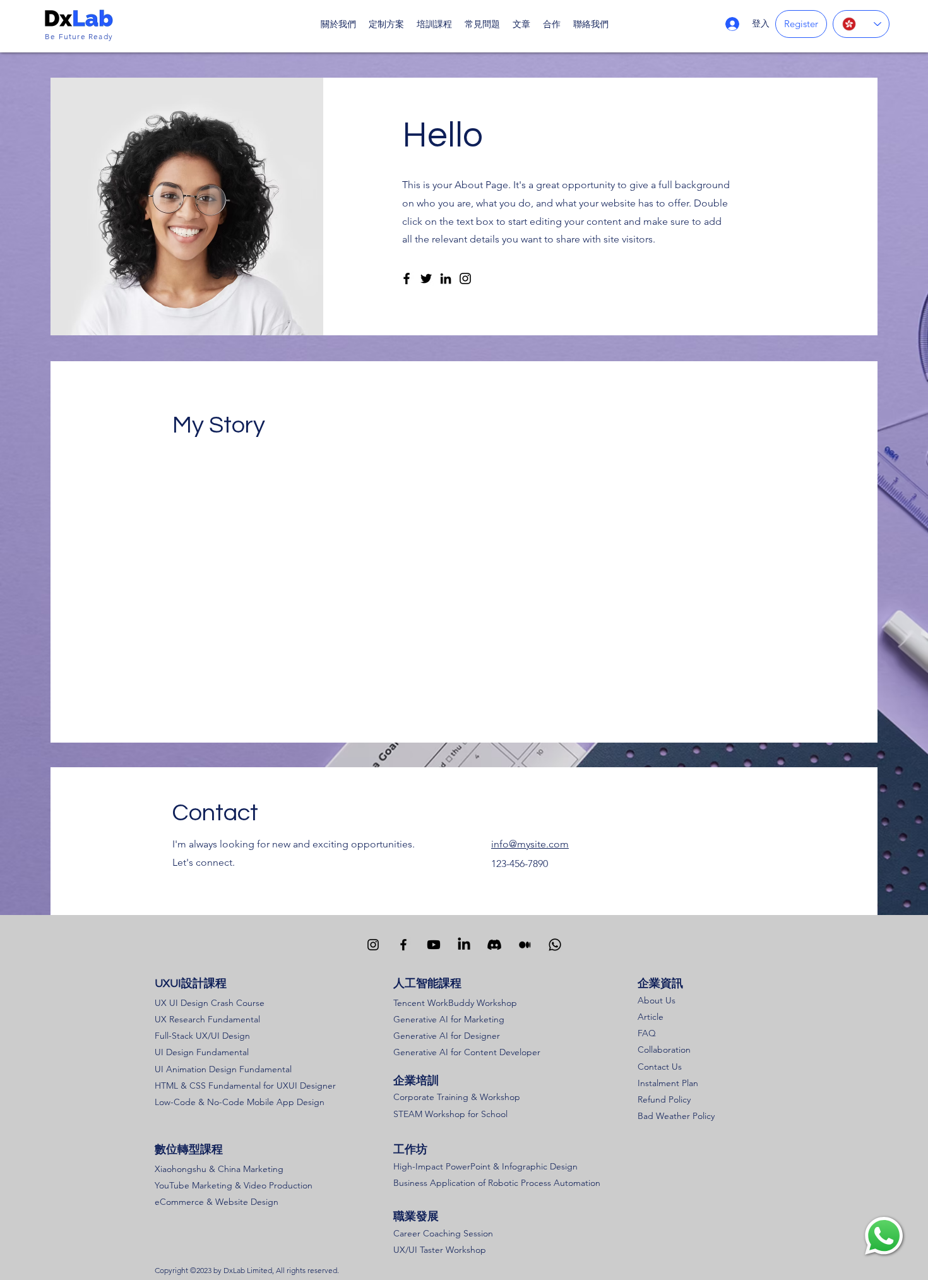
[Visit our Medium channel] (524, 944)
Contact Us (660, 1066)
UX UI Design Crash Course (210, 1002)
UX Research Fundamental (207, 1019)
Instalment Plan (668, 1083)
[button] (434, 24)
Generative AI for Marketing (448, 1019)
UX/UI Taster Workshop (439, 1249)
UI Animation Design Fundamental (223, 1069)
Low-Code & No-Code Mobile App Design (239, 1102)
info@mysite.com (530, 844)
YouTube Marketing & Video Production (233, 1185)
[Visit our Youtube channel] (433, 944)
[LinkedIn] (445, 278)
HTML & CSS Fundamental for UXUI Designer (245, 1085)
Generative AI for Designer (446, 1035)
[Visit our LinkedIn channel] (464, 944)
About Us (656, 1000)
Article (650, 1016)
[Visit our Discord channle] (494, 944)
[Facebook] (406, 278)
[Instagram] (465, 278)
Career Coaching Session (443, 1233)
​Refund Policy (664, 1099)
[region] (884, 1236)
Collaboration (664, 1049)
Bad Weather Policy (676, 1115)
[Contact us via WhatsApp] (554, 944)
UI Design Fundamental (202, 1052)
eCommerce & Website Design (216, 1201)
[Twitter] (426, 278)
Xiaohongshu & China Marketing (219, 1169)
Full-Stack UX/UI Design (202, 1035)
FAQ (647, 1033)
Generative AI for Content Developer (466, 1052)
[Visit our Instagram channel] (373, 944)
